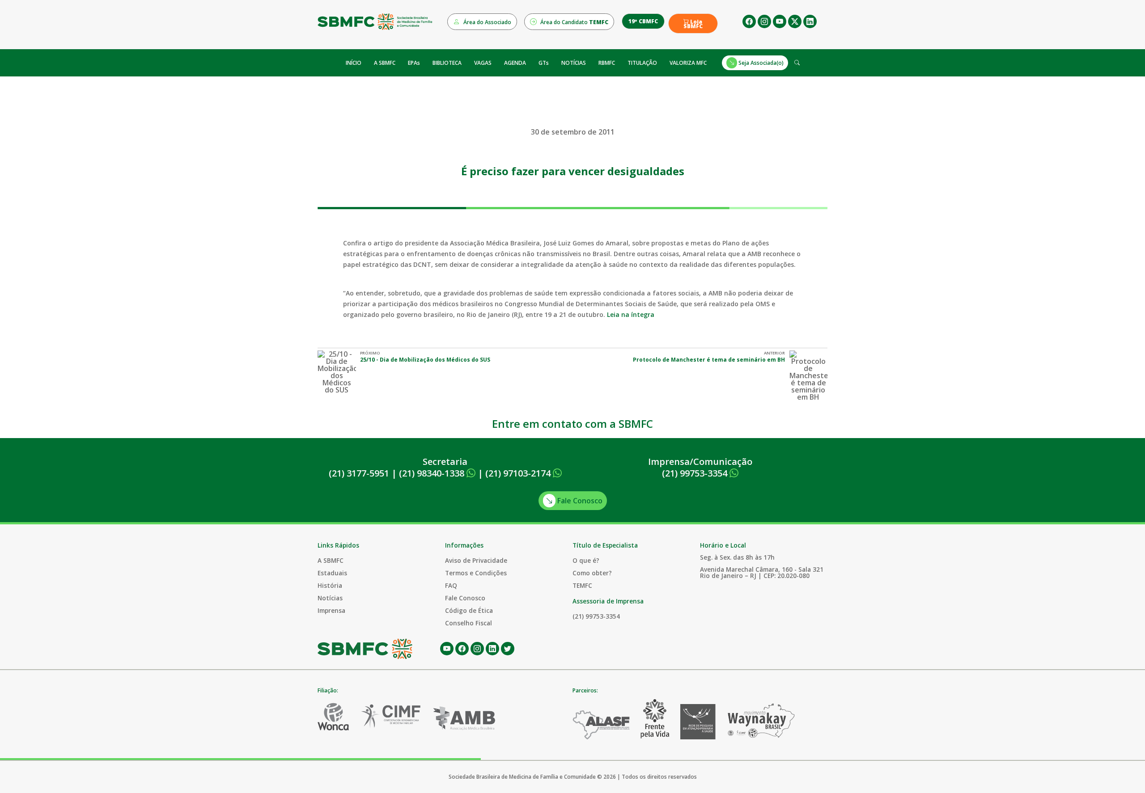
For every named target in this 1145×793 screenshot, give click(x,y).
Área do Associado (486, 22)
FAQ (451, 585)
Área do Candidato (573, 22)
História (330, 585)
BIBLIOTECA (447, 63)
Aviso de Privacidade (476, 560)
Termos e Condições (476, 573)
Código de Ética (469, 610)
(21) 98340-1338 (432, 473)
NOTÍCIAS (573, 63)
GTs (544, 63)
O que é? (585, 560)
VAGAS (483, 63)
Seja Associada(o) (760, 63)
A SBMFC (384, 63)
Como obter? (592, 573)
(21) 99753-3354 (695, 473)
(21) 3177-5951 (359, 473)
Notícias (330, 598)
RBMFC (606, 63)
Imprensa (331, 610)
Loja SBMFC (693, 24)
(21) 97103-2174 (519, 473)
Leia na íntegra (630, 314)
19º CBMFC (643, 21)
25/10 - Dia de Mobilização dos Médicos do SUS (425, 359)
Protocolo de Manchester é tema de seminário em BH (709, 359)
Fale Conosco (579, 501)
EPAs (414, 63)
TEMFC (582, 585)
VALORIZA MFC (688, 63)
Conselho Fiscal (468, 623)
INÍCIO (353, 63)
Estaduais (332, 573)
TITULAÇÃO (642, 63)
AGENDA (515, 63)
